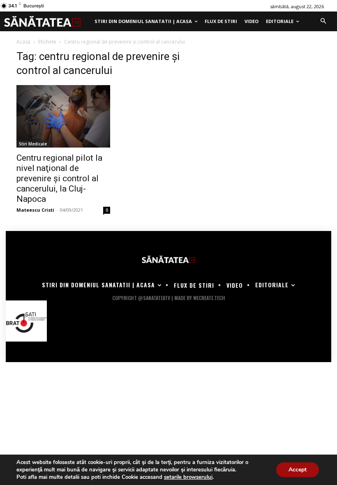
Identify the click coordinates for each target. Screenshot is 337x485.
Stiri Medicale (33, 144)
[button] (323, 21)
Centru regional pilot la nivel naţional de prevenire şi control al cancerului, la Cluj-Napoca (59, 178)
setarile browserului (188, 477)
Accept (298, 469)
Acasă (23, 41)
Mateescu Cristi (35, 210)
